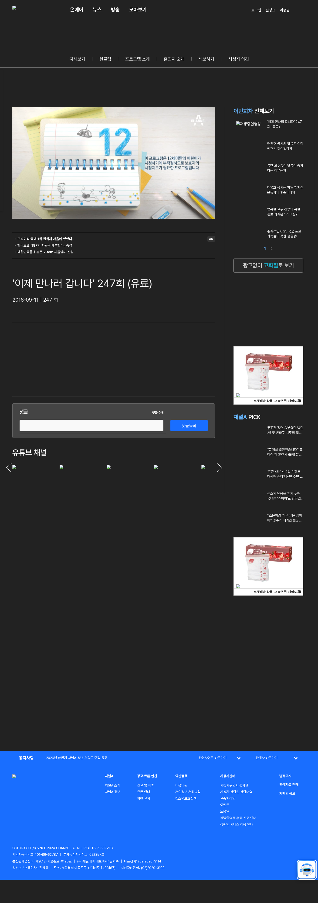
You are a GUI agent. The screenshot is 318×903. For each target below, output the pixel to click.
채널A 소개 (112, 785)
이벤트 (224, 805)
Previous (8, 468)
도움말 (224, 811)
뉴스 (97, 10)
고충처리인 (227, 798)
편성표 (270, 10)
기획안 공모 (287, 793)
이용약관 (181, 785)
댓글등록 (189, 425)
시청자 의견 (238, 59)
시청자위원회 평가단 (234, 785)
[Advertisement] (180, 358)
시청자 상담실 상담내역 (236, 792)
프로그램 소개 (137, 59)
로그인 (256, 10)
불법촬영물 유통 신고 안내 (238, 818)
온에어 (76, 10)
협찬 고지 (143, 798)
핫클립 (105, 59)
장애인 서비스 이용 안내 (236, 824)
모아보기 (138, 10)
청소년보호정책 (185, 798)
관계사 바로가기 (267, 758)
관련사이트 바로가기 (213, 758)
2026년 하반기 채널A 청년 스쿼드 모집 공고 (76, 758)
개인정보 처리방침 (187, 792)
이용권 (285, 10)
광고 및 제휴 (145, 785)
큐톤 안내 (143, 792)
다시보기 (77, 59)
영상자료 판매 (288, 785)
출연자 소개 (174, 59)
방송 (115, 10)
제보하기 (206, 59)
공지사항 (26, 757)
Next (219, 468)
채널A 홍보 (112, 792)
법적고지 (285, 776)
